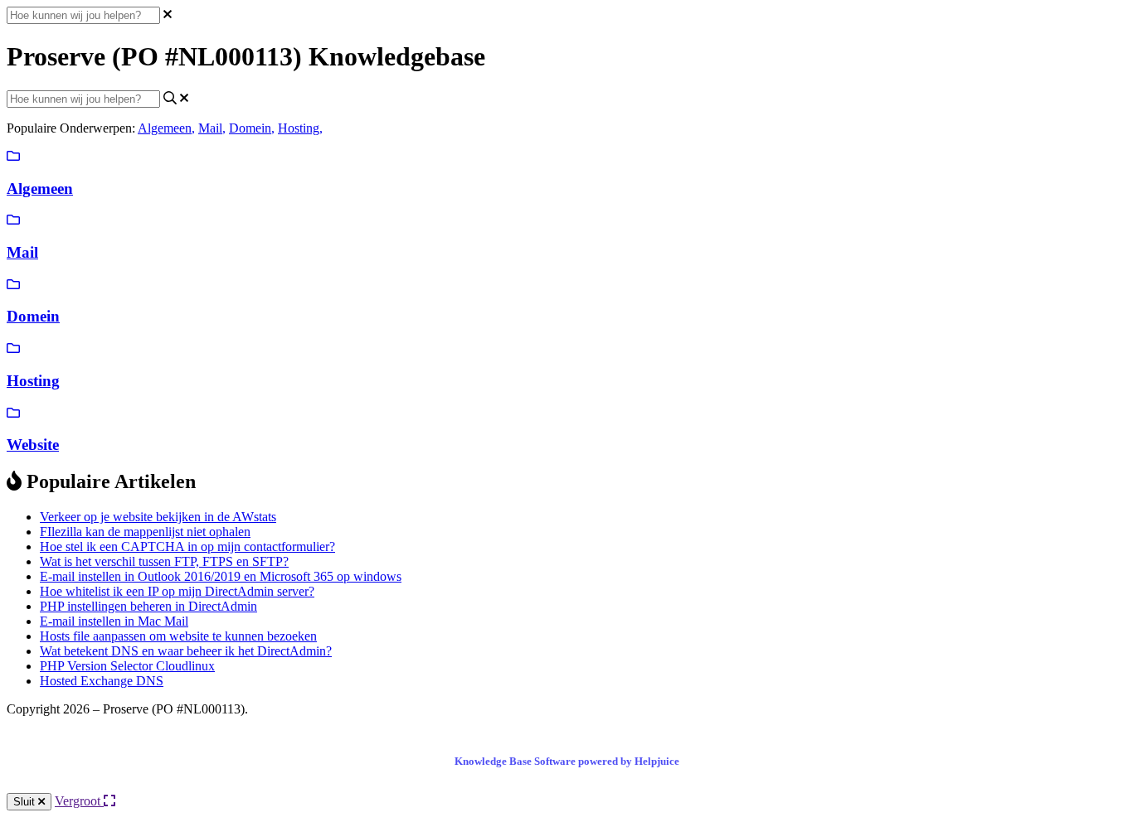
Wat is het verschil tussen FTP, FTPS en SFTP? (164, 561)
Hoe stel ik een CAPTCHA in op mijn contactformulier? (187, 546)
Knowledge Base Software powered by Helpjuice (567, 761)
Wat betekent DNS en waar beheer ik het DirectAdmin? (186, 651)
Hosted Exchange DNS (101, 681)
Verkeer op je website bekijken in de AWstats (158, 517)
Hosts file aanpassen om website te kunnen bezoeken (178, 636)
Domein (252, 128)
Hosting (300, 128)
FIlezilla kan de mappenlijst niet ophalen (145, 532)
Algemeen (166, 128)
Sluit (25, 802)
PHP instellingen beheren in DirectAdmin (148, 606)
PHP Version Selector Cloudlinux (127, 666)
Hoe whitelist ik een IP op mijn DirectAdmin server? (177, 591)
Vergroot (79, 801)
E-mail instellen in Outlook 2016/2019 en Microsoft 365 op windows (220, 576)
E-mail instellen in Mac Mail (114, 621)
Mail (212, 128)
